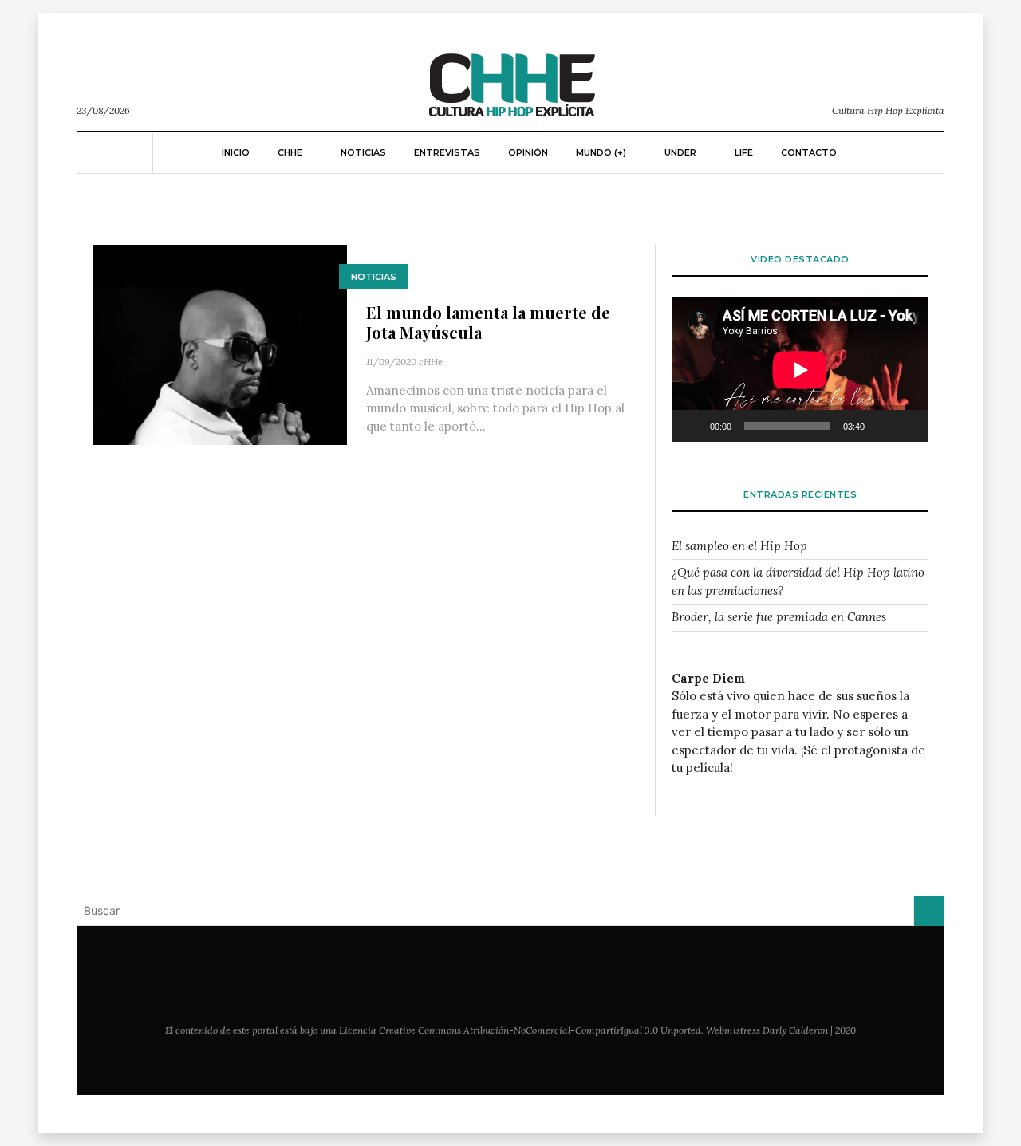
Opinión (528, 152)
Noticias (363, 152)
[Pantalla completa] (908, 426)
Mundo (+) (601, 152)
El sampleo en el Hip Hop (739, 545)
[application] (800, 369)
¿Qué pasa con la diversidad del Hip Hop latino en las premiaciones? (798, 581)
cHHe (431, 362)
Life (744, 152)
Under (680, 152)
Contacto (809, 152)
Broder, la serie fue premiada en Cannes (779, 616)
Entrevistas (447, 152)
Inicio (236, 152)
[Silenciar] (882, 426)
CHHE (290, 152)
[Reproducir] (692, 426)
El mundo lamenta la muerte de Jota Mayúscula (488, 322)
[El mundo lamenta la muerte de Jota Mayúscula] (220, 343)
